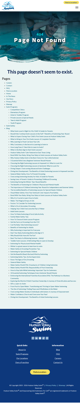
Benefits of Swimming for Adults (22, 227)
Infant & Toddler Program (19, 115)
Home (8, 93)
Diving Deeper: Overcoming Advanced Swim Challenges (30, 168)
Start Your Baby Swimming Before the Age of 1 (27, 233)
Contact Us (57, 362)
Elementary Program (17, 112)
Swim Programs (12, 107)
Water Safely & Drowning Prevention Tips (25, 249)
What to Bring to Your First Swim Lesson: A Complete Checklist (32, 139)
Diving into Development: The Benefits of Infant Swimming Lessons (34, 297)
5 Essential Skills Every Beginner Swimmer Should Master (30, 160)
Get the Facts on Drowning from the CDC (25, 222)
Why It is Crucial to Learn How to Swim (24, 198)
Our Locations (22, 358)
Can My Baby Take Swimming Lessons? (24, 225)
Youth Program (15, 123)
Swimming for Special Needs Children (23, 252)
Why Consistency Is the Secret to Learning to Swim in (29, 144)
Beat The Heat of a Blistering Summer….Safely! (27, 238)
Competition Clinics (17, 110)
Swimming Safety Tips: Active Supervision (25, 257)
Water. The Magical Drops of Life (22, 201)
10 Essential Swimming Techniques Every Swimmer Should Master (33, 273)
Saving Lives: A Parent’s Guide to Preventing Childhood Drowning (33, 179)
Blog (8, 128)
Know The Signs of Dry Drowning (22, 260)
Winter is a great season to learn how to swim (26, 246)
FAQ (8, 88)
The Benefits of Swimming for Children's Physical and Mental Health (34, 185)
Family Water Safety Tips (19, 217)
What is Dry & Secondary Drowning (23, 206)
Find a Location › (71, 2)
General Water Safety (18, 262)
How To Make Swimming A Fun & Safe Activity (27, 214)
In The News (10, 96)
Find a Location (11, 91)
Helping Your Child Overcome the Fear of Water (27, 209)
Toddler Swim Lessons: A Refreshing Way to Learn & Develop (32, 241)
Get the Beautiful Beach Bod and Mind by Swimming (29, 254)
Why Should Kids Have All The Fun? (23, 235)
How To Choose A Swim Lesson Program (24, 219)
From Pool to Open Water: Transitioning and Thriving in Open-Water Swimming (38, 286)
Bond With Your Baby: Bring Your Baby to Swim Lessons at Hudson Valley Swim (38, 155)
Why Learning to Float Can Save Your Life (25, 142)
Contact (9, 86)
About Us (22, 350)
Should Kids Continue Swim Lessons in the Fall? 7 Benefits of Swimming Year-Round (39, 134)
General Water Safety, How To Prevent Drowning (27, 174)
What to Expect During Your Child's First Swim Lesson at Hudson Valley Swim (37, 136)
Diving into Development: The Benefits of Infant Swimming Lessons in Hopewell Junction (41, 171)
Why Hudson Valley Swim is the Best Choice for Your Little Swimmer (34, 158)
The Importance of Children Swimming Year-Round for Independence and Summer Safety (41, 187)
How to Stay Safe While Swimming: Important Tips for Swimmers (33, 270)
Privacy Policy (11, 102)
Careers (9, 83)
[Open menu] (77, 7)
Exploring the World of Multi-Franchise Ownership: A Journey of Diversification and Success (43, 281)
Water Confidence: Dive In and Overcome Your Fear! (29, 294)
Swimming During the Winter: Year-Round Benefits (28, 182)
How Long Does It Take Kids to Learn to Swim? (27, 147)
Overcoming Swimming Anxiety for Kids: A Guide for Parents (32, 177)
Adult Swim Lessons (17, 211)
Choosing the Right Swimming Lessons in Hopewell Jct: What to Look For (36, 163)
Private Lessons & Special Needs (21, 118)
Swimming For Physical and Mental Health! (25, 243)
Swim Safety (10, 126)
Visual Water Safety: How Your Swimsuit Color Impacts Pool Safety (34, 193)
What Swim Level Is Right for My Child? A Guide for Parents (31, 131)
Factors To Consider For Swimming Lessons (25, 203)
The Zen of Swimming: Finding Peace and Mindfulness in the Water (34, 289)
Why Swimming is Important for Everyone (25, 230)
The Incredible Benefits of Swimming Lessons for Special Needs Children (36, 190)
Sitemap (9, 104)
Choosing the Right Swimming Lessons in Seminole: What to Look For (34, 166)
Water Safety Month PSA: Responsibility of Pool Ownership (31, 268)
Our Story (9, 99)
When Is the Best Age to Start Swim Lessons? (26, 150)
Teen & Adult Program (18, 120)
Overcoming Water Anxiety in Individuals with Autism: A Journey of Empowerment (39, 292)
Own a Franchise (22, 362)
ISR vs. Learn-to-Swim (18, 284)
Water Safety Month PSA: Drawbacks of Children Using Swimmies (34, 265)
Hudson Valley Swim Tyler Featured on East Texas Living (30, 152)
